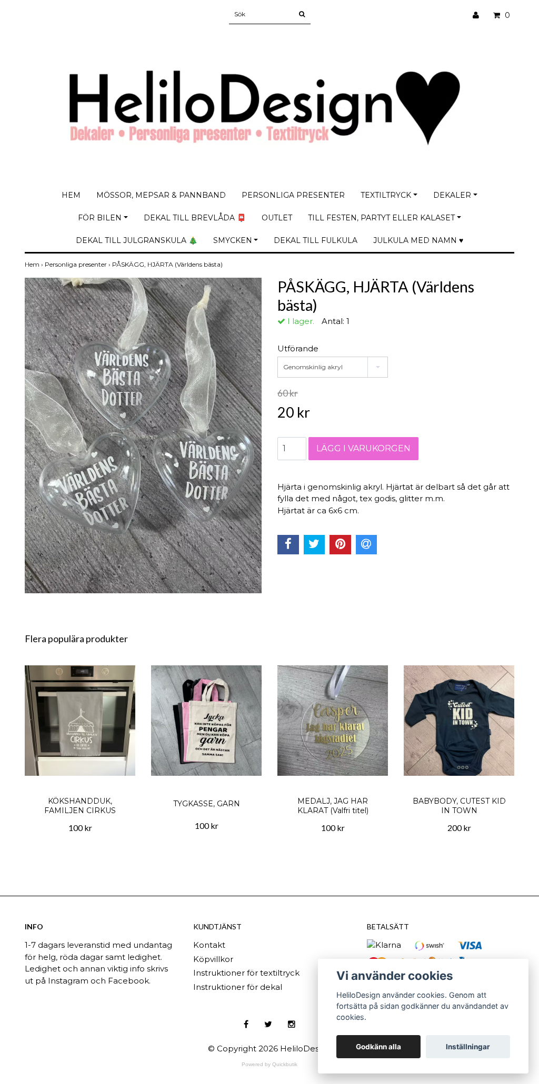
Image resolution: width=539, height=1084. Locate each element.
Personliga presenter (293, 195)
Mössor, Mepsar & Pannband (161, 195)
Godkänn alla (378, 1046)
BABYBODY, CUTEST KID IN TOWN (459, 805)
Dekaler (452, 195)
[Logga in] (480, 15)
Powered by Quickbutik (269, 1064)
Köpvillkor (213, 959)
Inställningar (468, 1046)
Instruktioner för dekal (237, 987)
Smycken (232, 240)
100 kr (80, 828)
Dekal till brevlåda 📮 (195, 217)
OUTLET (277, 217)
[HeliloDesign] (269, 98)
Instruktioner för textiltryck (246, 973)
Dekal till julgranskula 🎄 (136, 240)
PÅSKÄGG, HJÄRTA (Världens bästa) (168, 264)
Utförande (297, 348)
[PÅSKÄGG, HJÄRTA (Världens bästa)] (143, 435)
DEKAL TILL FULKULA (315, 240)
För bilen (100, 217)
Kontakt (209, 945)
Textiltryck (386, 195)
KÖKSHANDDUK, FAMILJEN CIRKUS (80, 805)
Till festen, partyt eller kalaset (381, 217)
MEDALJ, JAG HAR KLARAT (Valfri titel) (332, 805)
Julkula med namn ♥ (418, 240)
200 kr (459, 828)
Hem (71, 195)
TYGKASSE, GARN (206, 803)
